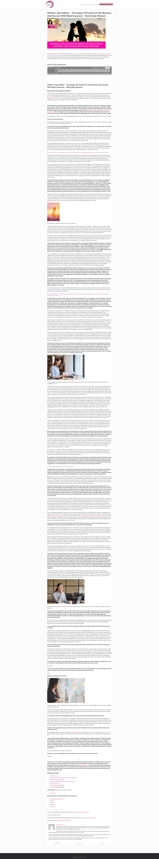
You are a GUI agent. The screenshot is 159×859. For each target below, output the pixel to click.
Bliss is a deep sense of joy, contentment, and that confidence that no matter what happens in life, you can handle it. (74, 152)
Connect (94, 4)
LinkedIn (52, 800)
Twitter (52, 802)
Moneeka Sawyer (77, 54)
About (83, 4)
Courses (91, 4)
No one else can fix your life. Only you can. (57, 466)
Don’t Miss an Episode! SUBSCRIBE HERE (106, 4)
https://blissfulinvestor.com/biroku (87, 817)
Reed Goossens (54, 776)
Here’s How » (53, 793)
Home (81, 4)
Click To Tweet (105, 152)
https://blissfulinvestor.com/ (57, 799)
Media (86, 4)
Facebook (52, 804)
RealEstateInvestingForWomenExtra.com (79, 812)
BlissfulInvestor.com (70, 520)
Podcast (97, 4)
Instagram (90, 732)
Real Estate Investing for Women (63, 820)
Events (88, 4)
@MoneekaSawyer (75, 732)
